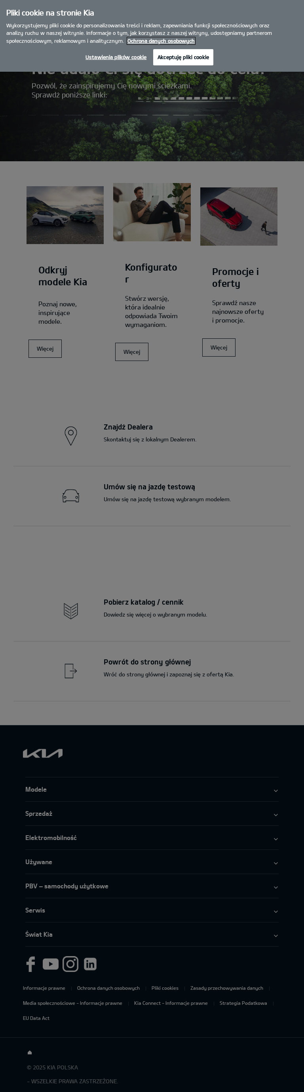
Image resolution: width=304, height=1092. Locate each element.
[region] (152, 36)
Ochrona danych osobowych (161, 41)
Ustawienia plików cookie (116, 57)
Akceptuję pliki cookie (183, 57)
